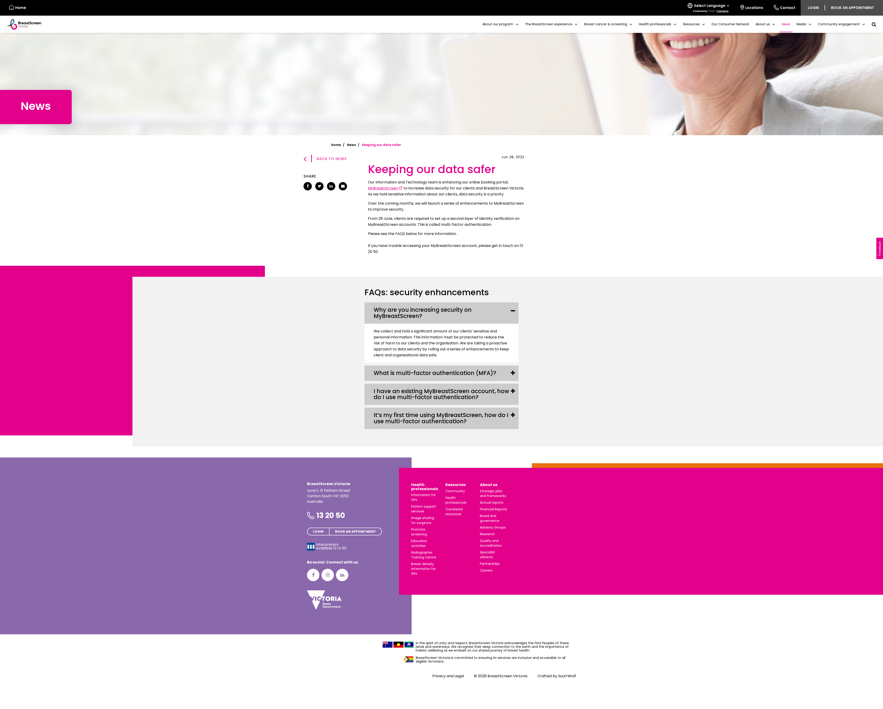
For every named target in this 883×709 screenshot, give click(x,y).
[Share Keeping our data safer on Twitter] (319, 186)
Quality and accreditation (491, 543)
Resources (455, 484)
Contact (787, 7)
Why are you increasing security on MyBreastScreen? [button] (423, 313)
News (786, 24)
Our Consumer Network (730, 24)
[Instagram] (327, 575)
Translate (722, 11)
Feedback (879, 248)
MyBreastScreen (383, 188)
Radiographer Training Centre (423, 555)
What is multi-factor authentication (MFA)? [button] (435, 373)
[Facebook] (313, 575)
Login (813, 7)
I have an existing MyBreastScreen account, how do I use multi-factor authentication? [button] (441, 394)
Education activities (419, 543)
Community (455, 491)
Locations (754, 7)
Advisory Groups (493, 527)
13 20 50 (330, 515)
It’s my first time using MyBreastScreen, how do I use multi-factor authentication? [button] (441, 418)
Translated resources (454, 511)
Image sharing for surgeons (422, 520)
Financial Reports (493, 509)
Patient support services (423, 509)
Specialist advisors (487, 554)
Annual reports (491, 502)
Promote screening (419, 532)
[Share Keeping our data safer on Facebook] (308, 186)
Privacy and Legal (448, 676)
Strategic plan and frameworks (493, 493)
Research (487, 534)
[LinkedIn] (342, 575)
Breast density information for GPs (423, 569)
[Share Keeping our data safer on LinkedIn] (331, 186)
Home (20, 7)
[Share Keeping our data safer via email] (343, 186)
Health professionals (424, 487)
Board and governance (489, 518)
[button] (500, 24)
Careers (486, 570)
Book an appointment (852, 7)
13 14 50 (340, 548)
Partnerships (490, 563)
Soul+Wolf (567, 676)
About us (488, 484)
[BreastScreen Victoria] (22, 24)
